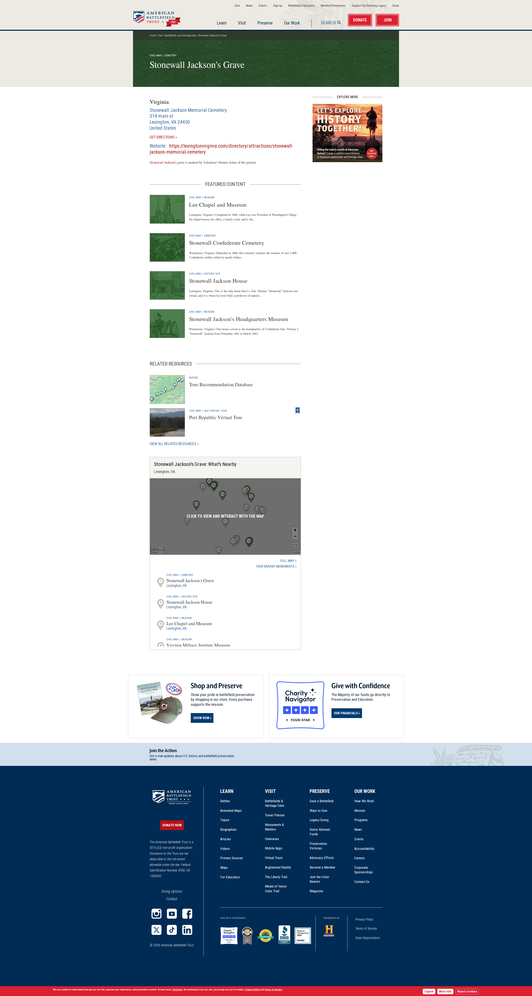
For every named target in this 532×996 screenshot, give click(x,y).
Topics (224, 820)
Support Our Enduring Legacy (369, 5)
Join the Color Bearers (319, 879)
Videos (225, 849)
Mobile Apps (273, 848)
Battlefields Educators (301, 5)
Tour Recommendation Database (221, 384)
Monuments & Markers (274, 827)
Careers (359, 858)
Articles (225, 839)
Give (237, 5)
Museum (209, 197)
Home (162, 17)
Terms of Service (366, 929)
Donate (360, 20)
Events (263, 5)
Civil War (155, 55)
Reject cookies (467, 991)
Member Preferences (333, 5)
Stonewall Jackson (162, 162)
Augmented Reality (278, 867)
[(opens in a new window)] (156, 914)
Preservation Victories (318, 846)
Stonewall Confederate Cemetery (226, 242)
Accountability (364, 849)
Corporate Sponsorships (363, 869)
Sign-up (277, 5)
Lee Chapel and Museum (217, 204)
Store (395, 5)
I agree (429, 991)
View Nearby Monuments (276, 566)
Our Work (292, 23)
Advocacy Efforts (322, 858)
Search (328, 22)
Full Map (287, 561)
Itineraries (272, 839)
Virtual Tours (274, 858)
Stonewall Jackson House (218, 280)
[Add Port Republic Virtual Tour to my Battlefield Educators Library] (298, 410)
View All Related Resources (173, 444)
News (249, 5)
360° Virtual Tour (215, 410)
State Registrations (367, 938)
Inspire (193, 377)
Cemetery (210, 235)
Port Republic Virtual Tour (215, 417)
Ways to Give (318, 810)
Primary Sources (231, 858)
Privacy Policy (364, 919)
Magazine (316, 891)
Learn (222, 23)
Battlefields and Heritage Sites (180, 35)
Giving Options (171, 891)
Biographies (228, 829)
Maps (224, 867)
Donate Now (172, 825)
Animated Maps (231, 810)
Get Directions (169, 137)
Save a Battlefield (322, 801)
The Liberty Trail (279, 877)
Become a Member (322, 867)
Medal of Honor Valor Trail (278, 888)
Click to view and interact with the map (225, 516)
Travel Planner (275, 815)
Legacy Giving (324, 820)
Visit (242, 23)
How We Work (364, 801)
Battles (225, 801)
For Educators (230, 877)
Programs (361, 820)
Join (387, 20)
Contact (171, 899)
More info (445, 991)
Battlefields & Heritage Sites (274, 803)
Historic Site (212, 273)
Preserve (265, 23)
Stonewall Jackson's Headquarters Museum (238, 319)
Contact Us (361, 882)
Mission (359, 810)
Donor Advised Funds (320, 831)
